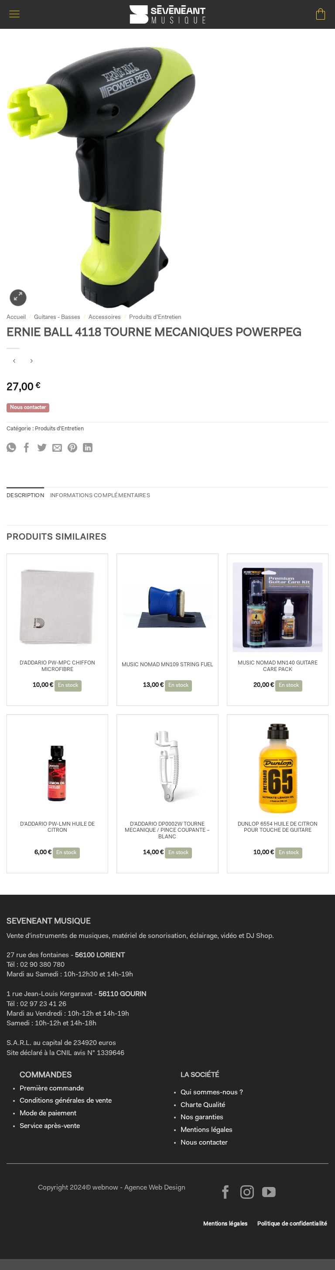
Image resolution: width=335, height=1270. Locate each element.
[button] (14, 14)
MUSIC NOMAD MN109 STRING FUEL (167, 665)
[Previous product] (31, 363)
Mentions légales (206, 1130)
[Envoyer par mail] (57, 448)
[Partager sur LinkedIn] (87, 448)
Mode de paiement (48, 1113)
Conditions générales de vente (66, 1100)
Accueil (16, 317)
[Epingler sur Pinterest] (72, 448)
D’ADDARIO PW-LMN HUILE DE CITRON (57, 827)
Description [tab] (25, 495)
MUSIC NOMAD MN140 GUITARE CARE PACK (278, 666)
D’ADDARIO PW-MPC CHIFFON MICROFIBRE (57, 666)
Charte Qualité (203, 1105)
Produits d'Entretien (155, 317)
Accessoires (105, 317)
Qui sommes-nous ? (212, 1092)
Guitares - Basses (57, 317)
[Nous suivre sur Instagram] (247, 1193)
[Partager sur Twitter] (42, 448)
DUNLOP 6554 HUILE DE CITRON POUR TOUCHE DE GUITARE (278, 827)
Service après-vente (50, 1126)
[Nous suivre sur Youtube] (269, 1193)
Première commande (52, 1088)
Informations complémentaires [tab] (100, 495)
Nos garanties (202, 1117)
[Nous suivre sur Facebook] (225, 1193)
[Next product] (14, 363)
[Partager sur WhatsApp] (11, 448)
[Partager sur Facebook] (26, 448)
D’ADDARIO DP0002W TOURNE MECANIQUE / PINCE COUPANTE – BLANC (167, 831)
